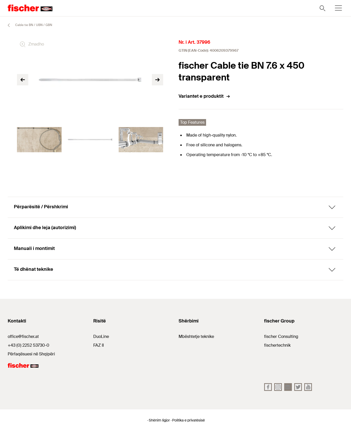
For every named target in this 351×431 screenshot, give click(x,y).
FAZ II (98, 345)
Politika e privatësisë (188, 420)
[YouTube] (308, 387)
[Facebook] (268, 387)
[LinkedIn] (288, 387)
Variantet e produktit (201, 96)
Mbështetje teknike (196, 336)
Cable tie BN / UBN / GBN (33, 25)
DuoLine (101, 336)
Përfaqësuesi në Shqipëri (31, 354)
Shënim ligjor (159, 420)
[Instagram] (278, 387)
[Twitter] (298, 387)
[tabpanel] (39, 139)
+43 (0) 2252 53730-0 (28, 345)
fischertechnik (277, 345)
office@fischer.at (23, 336)
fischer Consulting (281, 336)
